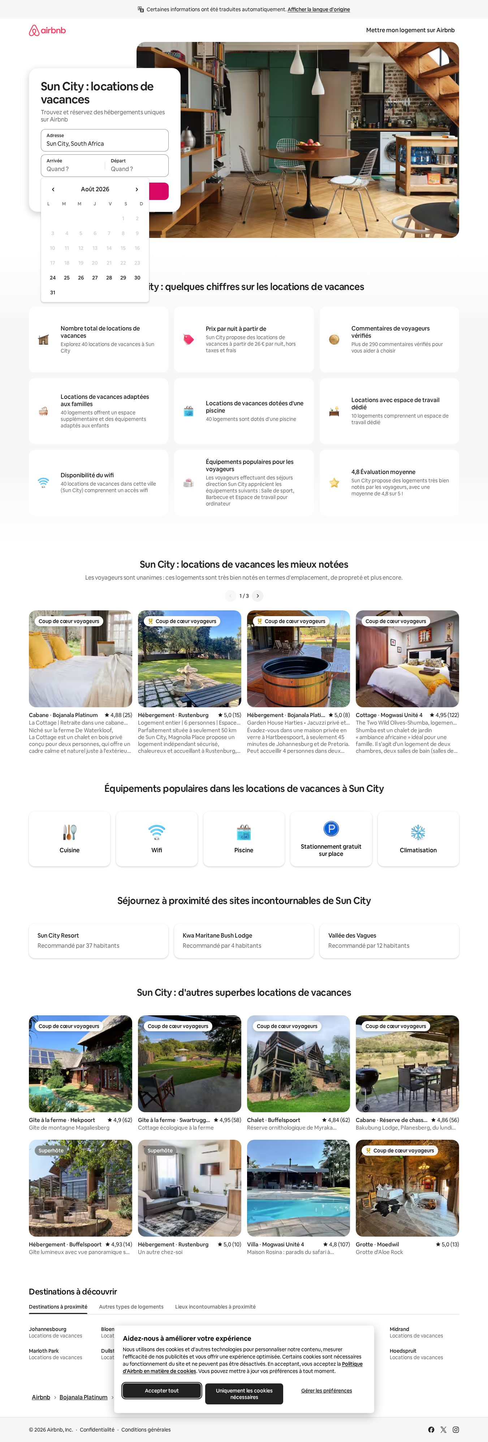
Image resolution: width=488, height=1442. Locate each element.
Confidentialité (97, 1429)
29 (123, 277)
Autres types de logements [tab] (131, 1307)
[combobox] (105, 143)
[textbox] (73, 169)
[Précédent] (231, 596)
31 (52, 292)
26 (81, 277)
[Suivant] (257, 596)
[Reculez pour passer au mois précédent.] (53, 189)
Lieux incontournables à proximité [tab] (215, 1307)
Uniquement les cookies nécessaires (244, 1393)
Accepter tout (162, 1390)
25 (67, 277)
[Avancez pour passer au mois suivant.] (136, 189)
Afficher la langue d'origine (319, 9)
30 (137, 277)
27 (95, 277)
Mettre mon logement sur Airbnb (410, 30)
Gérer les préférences (326, 1390)
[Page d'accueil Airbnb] (47, 30)
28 (109, 277)
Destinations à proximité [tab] (58, 1307)
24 (53, 277)
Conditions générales (146, 1429)
